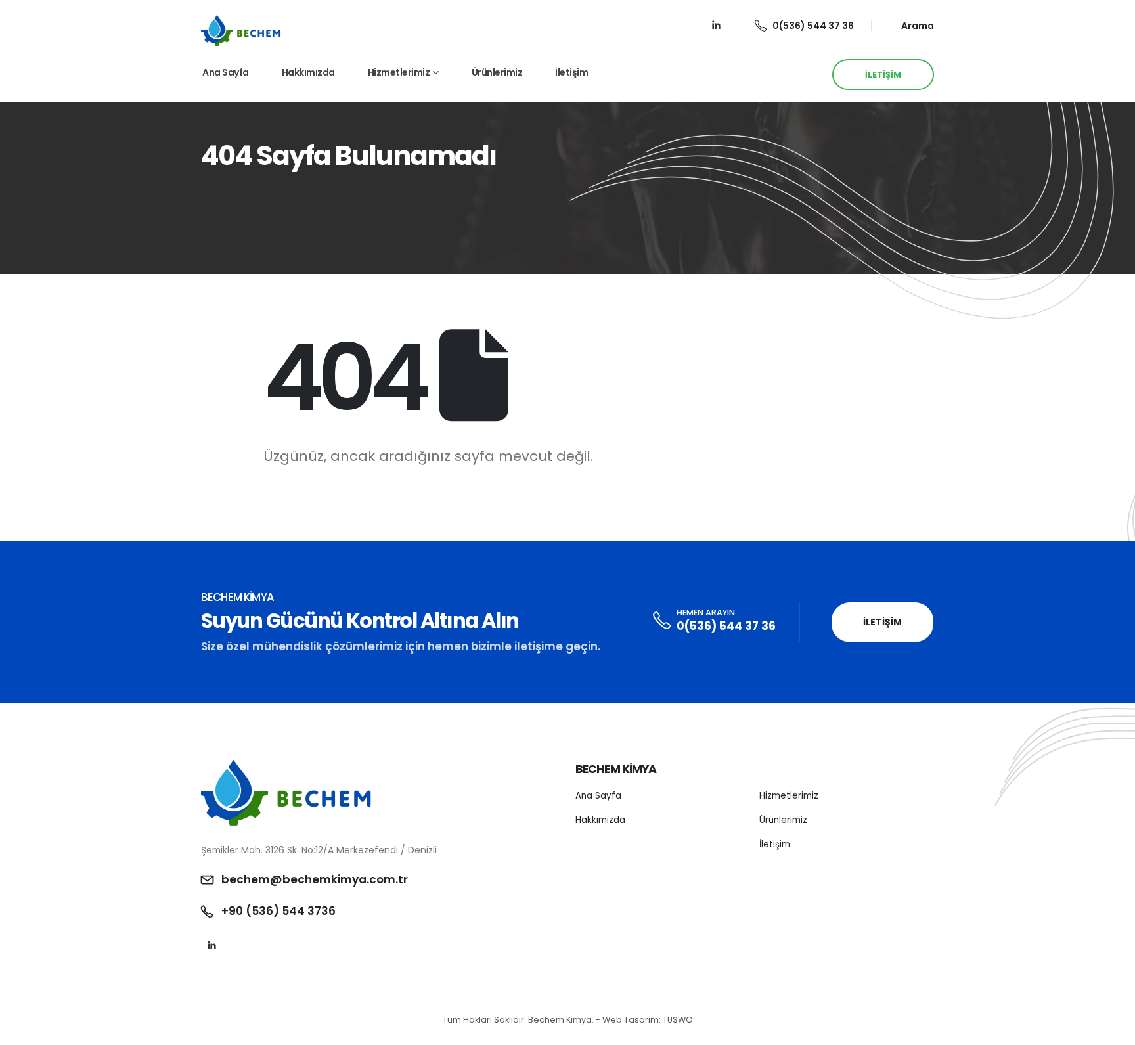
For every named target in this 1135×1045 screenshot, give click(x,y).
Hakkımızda (308, 72)
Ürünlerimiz (497, 72)
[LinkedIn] (716, 25)
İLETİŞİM (883, 74)
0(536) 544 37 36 (813, 25)
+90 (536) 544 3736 (278, 911)
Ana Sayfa (225, 72)
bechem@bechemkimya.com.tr (314, 879)
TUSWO (678, 1019)
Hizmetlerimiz (399, 72)
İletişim (571, 72)
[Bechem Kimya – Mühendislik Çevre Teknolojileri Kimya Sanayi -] (241, 30)
